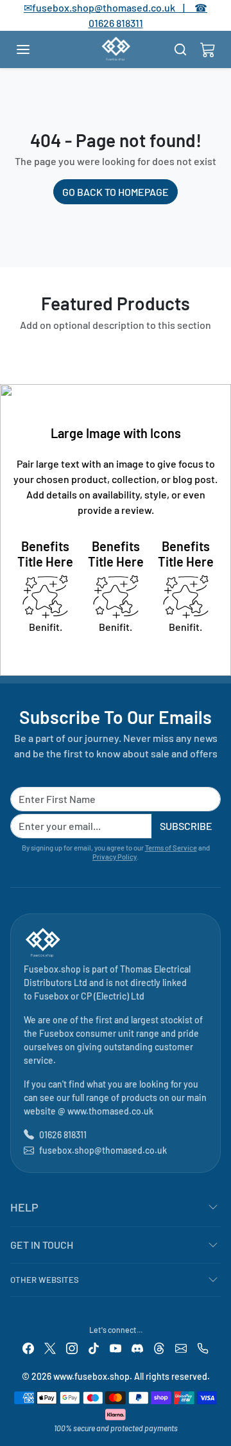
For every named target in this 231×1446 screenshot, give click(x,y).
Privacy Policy (114, 856)
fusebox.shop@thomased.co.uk (103, 1150)
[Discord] (137, 1347)
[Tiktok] (94, 1347)
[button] (36, 49)
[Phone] (203, 1347)
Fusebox (51, 996)
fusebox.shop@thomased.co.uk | (115, 7)
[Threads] (159, 1347)
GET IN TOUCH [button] (41, 1245)
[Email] (181, 1347)
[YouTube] (115, 1347)
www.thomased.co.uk (110, 1111)
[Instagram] (72, 1347)
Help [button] (24, 1207)
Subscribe (186, 826)
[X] (50, 1347)
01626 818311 (116, 23)
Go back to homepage (115, 192)
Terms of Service (171, 847)
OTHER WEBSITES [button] (44, 1279)
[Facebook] (28, 1347)
